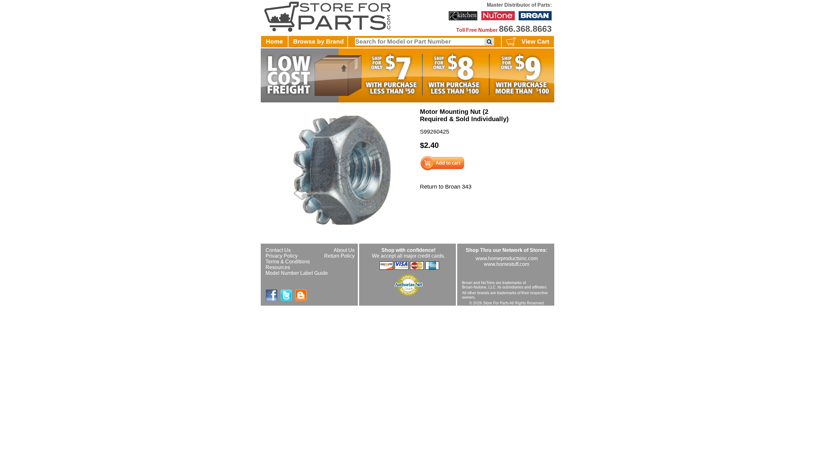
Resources (278, 267)
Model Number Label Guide (297, 273)
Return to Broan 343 (445, 187)
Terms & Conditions (288, 261)
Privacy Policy (282, 256)
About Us (344, 250)
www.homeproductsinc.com (507, 258)
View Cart (535, 41)
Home (274, 41)
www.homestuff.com (506, 264)
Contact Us (278, 250)
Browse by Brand (318, 41)
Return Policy (339, 256)
